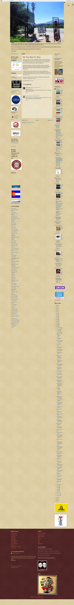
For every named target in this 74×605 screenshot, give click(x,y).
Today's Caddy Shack (41, 534)
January (58, 495)
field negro (58, 233)
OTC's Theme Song (14, 53)
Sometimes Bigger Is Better (59, 407)
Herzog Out (61, 118)
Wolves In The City (59, 116)
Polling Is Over (58, 451)
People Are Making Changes (58, 388)
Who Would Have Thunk (59, 459)
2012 (57, 319)
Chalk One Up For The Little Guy (59, 371)
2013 (57, 318)
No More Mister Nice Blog (58, 130)
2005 (57, 500)
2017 (57, 311)
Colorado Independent (15, 230)
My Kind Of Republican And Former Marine (59, 464)
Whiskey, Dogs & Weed (15, 321)
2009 (57, 324)
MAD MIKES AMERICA (15, 261)
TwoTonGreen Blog (14, 310)
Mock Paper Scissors (58, 125)
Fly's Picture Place (14, 243)
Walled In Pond (13, 313)
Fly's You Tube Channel (42, 533)
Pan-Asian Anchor (14, 270)
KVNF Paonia (13, 536)
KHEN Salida (13, 537)
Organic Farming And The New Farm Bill (59, 377)
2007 (57, 497)
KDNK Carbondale (14, 533)
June (58, 487)
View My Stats (13, 146)
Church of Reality (14, 228)
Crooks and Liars (14, 231)
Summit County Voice (15, 299)
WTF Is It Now (13, 325)
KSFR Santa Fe (13, 545)
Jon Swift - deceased (14, 248)
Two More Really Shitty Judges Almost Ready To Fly (59, 443)
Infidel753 (57, 183)
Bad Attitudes (13, 212)
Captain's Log (13, 227)
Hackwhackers (58, 99)
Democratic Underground (13, 235)
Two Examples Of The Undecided (59, 341)
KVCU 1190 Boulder (14, 543)
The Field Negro (14, 304)
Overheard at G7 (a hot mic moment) (59, 265)
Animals (39, 539)
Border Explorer (13, 224)
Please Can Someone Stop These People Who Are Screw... (59, 448)
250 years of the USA (59, 260)
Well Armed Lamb (14, 318)
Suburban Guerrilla (14, 297)
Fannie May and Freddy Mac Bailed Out (59, 456)
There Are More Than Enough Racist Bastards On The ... (59, 393)
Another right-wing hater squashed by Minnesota (59, 180)
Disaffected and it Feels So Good (59, 140)
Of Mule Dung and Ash (15, 267)
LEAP (12, 253)
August (58, 484)
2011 (57, 321)
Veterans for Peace (14, 311)
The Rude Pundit (59, 244)
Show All (61, 283)
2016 (57, 313)
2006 (57, 499)
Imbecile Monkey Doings (59, 453)
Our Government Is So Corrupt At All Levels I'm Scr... (59, 436)
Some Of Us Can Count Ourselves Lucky (59, 335)
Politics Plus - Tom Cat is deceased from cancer (15, 281)
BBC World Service (14, 540)
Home (37, 120)
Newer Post (24, 120)
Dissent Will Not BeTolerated (59, 479)
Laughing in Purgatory (15, 252)
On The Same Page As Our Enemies (59, 368)
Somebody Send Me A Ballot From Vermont (59, 397)
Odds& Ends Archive (14, 567)
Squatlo (12, 293)
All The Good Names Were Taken (59, 192)
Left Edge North (14, 255)
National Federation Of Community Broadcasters (15, 265)
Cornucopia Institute (58, 212)
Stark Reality (58, 222)
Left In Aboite (13, 256)
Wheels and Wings (41, 536)
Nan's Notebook (58, 221)
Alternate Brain (13, 208)
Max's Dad (57, 250)
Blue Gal (12, 221)
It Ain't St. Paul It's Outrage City (59, 476)
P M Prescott (28, 87)
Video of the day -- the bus (62, 186)
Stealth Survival (14, 294)
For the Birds (58, 126)
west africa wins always (15, 320)
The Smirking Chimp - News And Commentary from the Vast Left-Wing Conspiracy (59, 159)
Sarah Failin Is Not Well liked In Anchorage (59, 421)
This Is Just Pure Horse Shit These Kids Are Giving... (59, 403)
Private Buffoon (13, 283)
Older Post (49, 120)
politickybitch (13, 278)
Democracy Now (14, 233)
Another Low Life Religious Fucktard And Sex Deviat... (59, 357)
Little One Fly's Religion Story (59, 462)
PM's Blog (13, 275)
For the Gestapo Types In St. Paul (59, 468)
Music (39, 540)
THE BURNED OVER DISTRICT (59, 279)
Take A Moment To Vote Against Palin (59, 374)
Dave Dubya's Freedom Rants (58, 217)
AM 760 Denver (13, 548)
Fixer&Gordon (13, 242)
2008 (57, 326)
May (57, 489)
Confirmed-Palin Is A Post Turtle (59, 350)
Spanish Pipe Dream (62, 111)
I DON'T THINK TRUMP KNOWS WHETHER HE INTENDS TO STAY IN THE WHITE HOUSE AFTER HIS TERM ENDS (59, 134)
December (58, 327)
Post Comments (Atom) (30, 122)
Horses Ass (13, 246)
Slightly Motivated (59, 429)
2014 (57, 316)
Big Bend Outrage (62, 228)
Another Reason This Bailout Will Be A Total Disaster (59, 385)
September (59, 332)
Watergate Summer (14, 314)
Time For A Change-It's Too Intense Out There (59, 361)
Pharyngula (13, 274)
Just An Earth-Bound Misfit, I (58, 168)
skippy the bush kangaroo (14, 290)
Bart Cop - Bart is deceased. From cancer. (15, 218)
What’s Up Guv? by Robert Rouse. (59, 424)
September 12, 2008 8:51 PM (35, 87)
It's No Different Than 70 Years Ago (59, 417)
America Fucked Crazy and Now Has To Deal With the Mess (59, 246)
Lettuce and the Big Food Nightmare (59, 214)
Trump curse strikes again (62, 196)
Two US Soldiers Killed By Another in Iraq (59, 381)
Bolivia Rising (13, 222)
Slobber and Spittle (14, 291)
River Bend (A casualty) (15, 286)
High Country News (14, 245)
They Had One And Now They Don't (59, 353)
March (58, 492)
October (58, 330)
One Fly (17, 115)
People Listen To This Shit (59, 412)
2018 (57, 310)
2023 (57, 305)
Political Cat (13, 277)
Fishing (39, 537)
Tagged (57, 430)
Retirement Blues (59, 268)
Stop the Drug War (14, 296)
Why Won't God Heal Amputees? (14, 323)
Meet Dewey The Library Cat (59, 347)
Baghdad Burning (14, 216)
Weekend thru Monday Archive (16, 566)
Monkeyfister (13, 262)
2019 (57, 308)
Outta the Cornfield (16, 3)
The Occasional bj (59, 108)
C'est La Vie (13, 225)
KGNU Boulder (13, 539)
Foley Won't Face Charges (59, 400)
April (57, 490)
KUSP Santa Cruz (14, 534)
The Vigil (12, 307)
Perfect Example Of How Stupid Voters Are (59, 365)
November (58, 329)
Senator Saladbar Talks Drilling (59, 427)
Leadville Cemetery (58, 473)
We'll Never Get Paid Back (59, 338)
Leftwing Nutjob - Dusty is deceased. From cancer (15, 259)
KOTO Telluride (13, 542)
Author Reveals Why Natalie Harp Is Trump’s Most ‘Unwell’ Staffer (59, 163)
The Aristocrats (13, 300)
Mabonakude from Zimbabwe (16, 546)
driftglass (12, 239)
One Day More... (59, 225)
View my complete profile (14, 118)
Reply (27, 92)
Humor (39, 542)
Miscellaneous (40, 543)
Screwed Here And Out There (59, 471)
